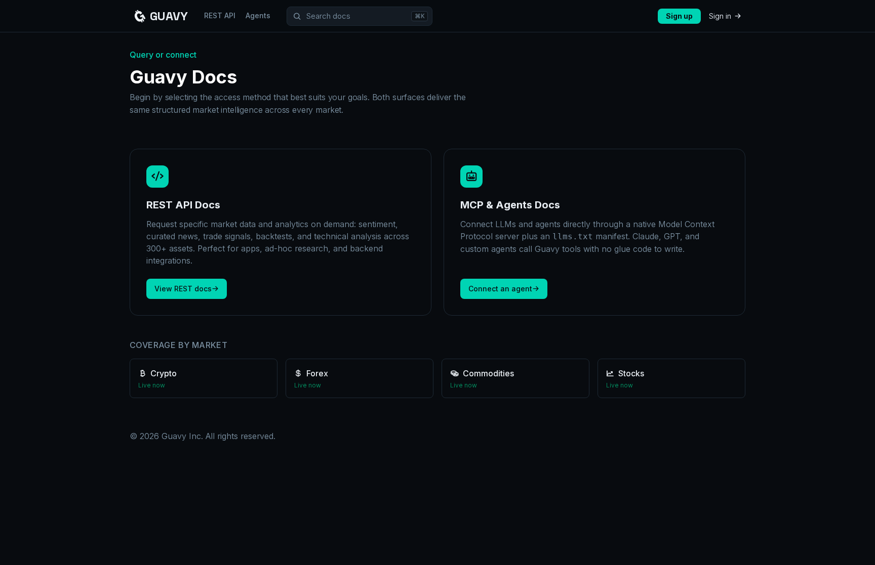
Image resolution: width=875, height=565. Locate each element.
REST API (219, 15)
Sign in (720, 16)
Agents (258, 15)
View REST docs (183, 288)
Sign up (679, 16)
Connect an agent (500, 288)
